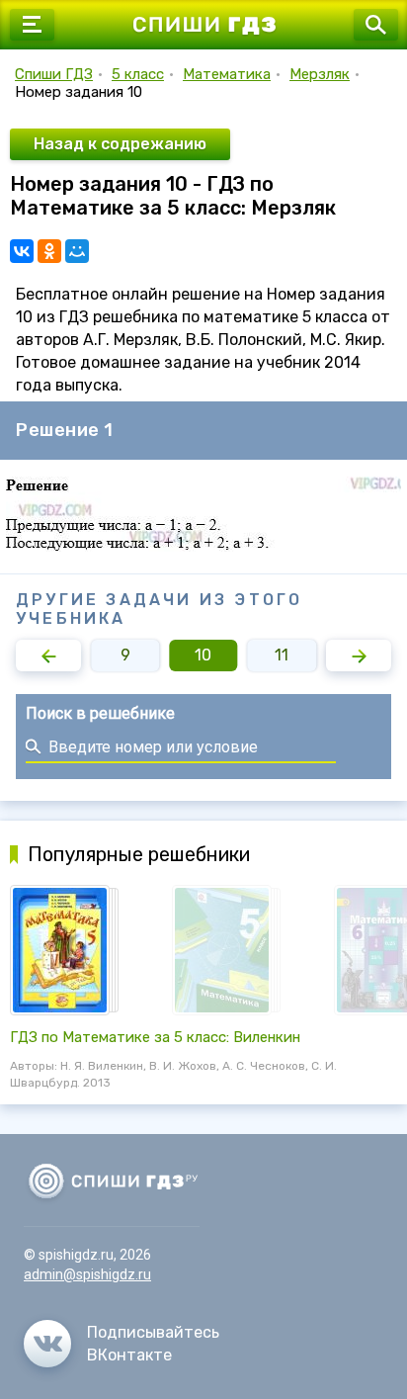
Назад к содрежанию (120, 143)
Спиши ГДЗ (54, 74)
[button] (48, 655)
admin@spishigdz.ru (87, 1274)
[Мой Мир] (77, 251)
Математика (227, 74)
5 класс (138, 74)
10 (203, 655)
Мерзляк (319, 74)
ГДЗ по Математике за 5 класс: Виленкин (155, 1037)
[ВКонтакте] (22, 251)
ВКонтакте (129, 1355)
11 (281, 655)
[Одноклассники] (49, 251)
